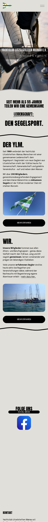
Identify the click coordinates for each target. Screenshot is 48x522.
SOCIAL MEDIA (24, 412)
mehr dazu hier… (28, 277)
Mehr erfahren (24, 223)
